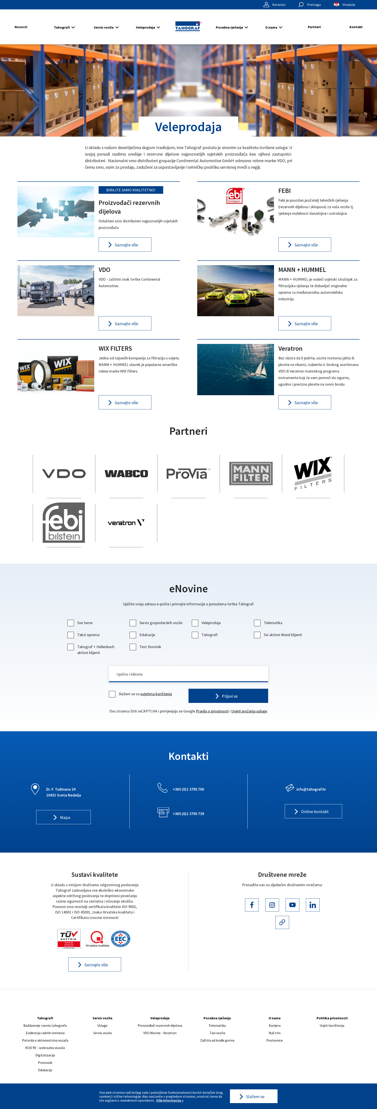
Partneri (314, 27)
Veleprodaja (145, 27)
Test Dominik (150, 646)
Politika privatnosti (332, 1018)
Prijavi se (230, 696)
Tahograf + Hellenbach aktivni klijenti (95, 649)
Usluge (102, 1025)
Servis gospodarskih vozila (160, 622)
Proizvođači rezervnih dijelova (160, 1025)
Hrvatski (349, 4)
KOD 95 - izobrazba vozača (45, 1047)
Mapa (65, 817)
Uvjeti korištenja (332, 1025)
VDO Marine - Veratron (160, 1033)
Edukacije (147, 634)
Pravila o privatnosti (212, 711)
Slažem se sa (145, 693)
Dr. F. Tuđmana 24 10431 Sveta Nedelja (63, 792)
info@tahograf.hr (311, 789)
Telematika (273, 622)
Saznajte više (96, 964)
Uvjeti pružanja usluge (249, 711)
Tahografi (62, 27)
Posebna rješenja (229, 27)
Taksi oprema (88, 634)
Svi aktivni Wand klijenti (283, 634)
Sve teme (85, 622)
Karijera (275, 1025)
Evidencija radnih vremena (45, 1033)
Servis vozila (104, 27)
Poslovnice (274, 1040)
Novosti (21, 27)
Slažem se (255, 1096)
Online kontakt (315, 811)
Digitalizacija (45, 1055)
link (64, 474)
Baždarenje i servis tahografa (45, 1025)
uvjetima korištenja (156, 693)
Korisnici (278, 4)
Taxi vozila (217, 1033)
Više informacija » (169, 1100)
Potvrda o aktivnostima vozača (45, 1040)
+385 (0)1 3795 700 (188, 789)
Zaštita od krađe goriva (217, 1040)
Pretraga (314, 4)
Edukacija (45, 1070)
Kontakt (356, 27)
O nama (271, 27)
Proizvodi (45, 1062)
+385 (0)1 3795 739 (188, 813)
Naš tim (275, 1033)
